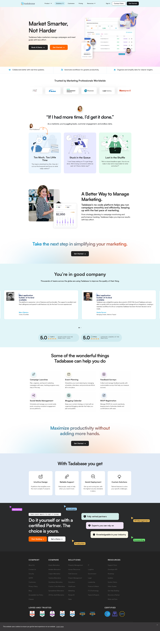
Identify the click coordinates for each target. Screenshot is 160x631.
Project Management (75, 578)
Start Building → (37, 539)
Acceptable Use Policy (36, 595)
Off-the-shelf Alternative (56, 595)
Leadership (91, 582)
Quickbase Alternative (55, 582)
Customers (71, 3)
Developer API (112, 569)
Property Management (75, 565)
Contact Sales (119, 3)
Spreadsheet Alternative (56, 591)
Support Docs (112, 565)
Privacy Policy (33, 586)
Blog (30, 591)
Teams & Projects (93, 595)
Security (31, 574)
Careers (31, 599)
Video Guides (112, 586)
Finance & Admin (93, 586)
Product (47, 3)
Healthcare (71, 586)
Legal (89, 578)
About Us (32, 565)
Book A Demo (37, 47)
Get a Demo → (57, 539)
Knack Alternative (54, 565)
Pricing (81, 3)
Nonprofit (71, 595)
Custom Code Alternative (56, 586)
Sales (70, 599)
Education (71, 582)
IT (88, 565)
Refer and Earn (112, 599)
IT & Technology (93, 591)
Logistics (91, 569)
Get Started (133, 3)
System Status (112, 582)
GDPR (31, 578)
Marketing (71, 591)
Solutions (59, 3)
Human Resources (74, 569)
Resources (90, 3)
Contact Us (32, 569)
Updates (110, 578)
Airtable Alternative (54, 569)
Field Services (72, 574)
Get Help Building (113, 591)
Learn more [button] (60, 626)
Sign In (108, 3)
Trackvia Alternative (54, 578)
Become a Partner (114, 595)
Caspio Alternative (54, 574)
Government (92, 574)
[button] (157, 624)
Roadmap (111, 574)
